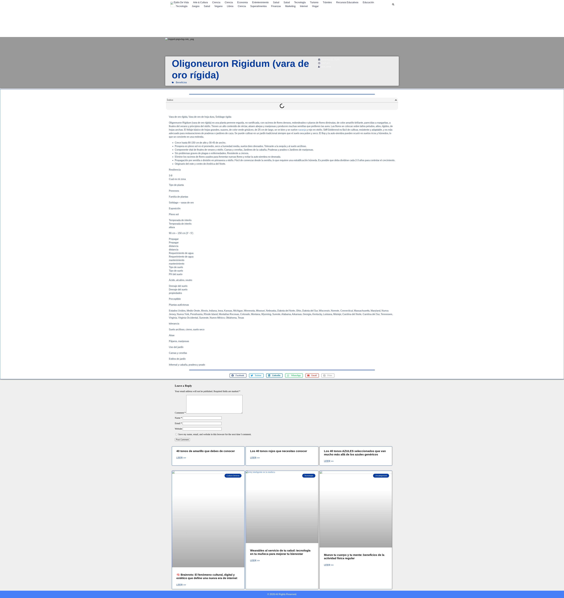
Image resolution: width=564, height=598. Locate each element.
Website (178, 428)
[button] (393, 4)
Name (178, 418)
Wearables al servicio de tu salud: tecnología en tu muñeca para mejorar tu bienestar (280, 552)
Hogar (315, 6)
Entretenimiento (260, 2)
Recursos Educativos (347, 2)
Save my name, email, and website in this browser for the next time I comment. (214, 434)
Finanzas (276, 6)
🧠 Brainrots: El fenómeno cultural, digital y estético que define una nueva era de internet (206, 576)
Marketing (290, 6)
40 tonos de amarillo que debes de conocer (205, 451)
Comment (180, 412)
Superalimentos (258, 6)
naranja (302, 129)
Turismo (314, 2)
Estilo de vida (181, 2)
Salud (276, 2)
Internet (304, 6)
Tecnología (300, 2)
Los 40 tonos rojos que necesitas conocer (278, 451)
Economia (242, 2)
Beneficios (181, 82)
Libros (230, 6)
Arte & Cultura (200, 2)
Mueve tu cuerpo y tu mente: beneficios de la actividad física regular (354, 556)
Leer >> (181, 458)
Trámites (327, 2)
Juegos (195, 6)
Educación (368, 2)
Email (178, 423)
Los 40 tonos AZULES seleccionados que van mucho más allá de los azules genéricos (355, 453)
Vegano (218, 6)
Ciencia (216, 2)
